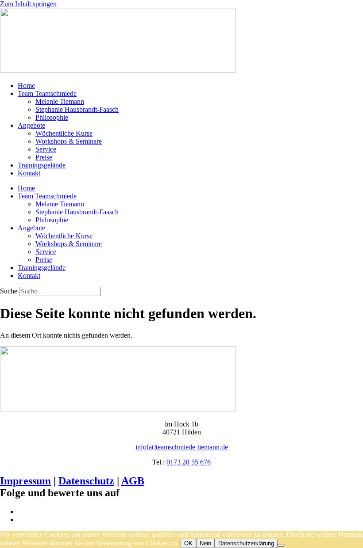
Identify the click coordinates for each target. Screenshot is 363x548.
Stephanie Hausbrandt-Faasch (77, 109)
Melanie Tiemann (59, 101)
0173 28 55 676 (188, 462)
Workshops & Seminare (68, 141)
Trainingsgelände (42, 165)
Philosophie (51, 117)
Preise (43, 157)
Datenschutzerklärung (246, 543)
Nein (205, 543)
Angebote (31, 125)
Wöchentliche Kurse (64, 133)
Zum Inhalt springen (28, 4)
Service (45, 149)
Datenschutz (86, 481)
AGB (132, 481)
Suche (8, 291)
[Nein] (281, 545)
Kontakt (29, 173)
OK (188, 543)
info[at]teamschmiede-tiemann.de (181, 447)
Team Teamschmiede (47, 93)
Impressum (25, 481)
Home (26, 85)
